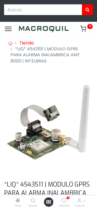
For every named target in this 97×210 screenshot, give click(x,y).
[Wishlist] (64, 201)
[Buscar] (33, 201)
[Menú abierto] (48, 202)
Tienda (26, 43)
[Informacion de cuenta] (79, 201)
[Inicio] (17, 201)
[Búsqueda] (87, 9)
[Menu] (8, 28)
